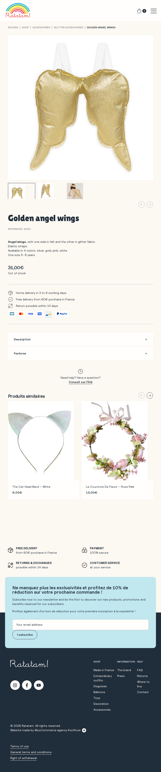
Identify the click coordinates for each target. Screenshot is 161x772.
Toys (96, 698)
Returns (142, 676)
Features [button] (20, 353)
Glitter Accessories (68, 27)
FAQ (140, 670)
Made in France (103, 670)
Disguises (100, 686)
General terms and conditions (31, 752)
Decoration (101, 704)
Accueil (13, 27)
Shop (25, 27)
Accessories (41, 27)
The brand (124, 670)
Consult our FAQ (80, 382)
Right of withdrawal (23, 758)
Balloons (99, 692)
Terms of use (19, 746)
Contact (143, 692)
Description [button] (22, 339)
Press (121, 676)
